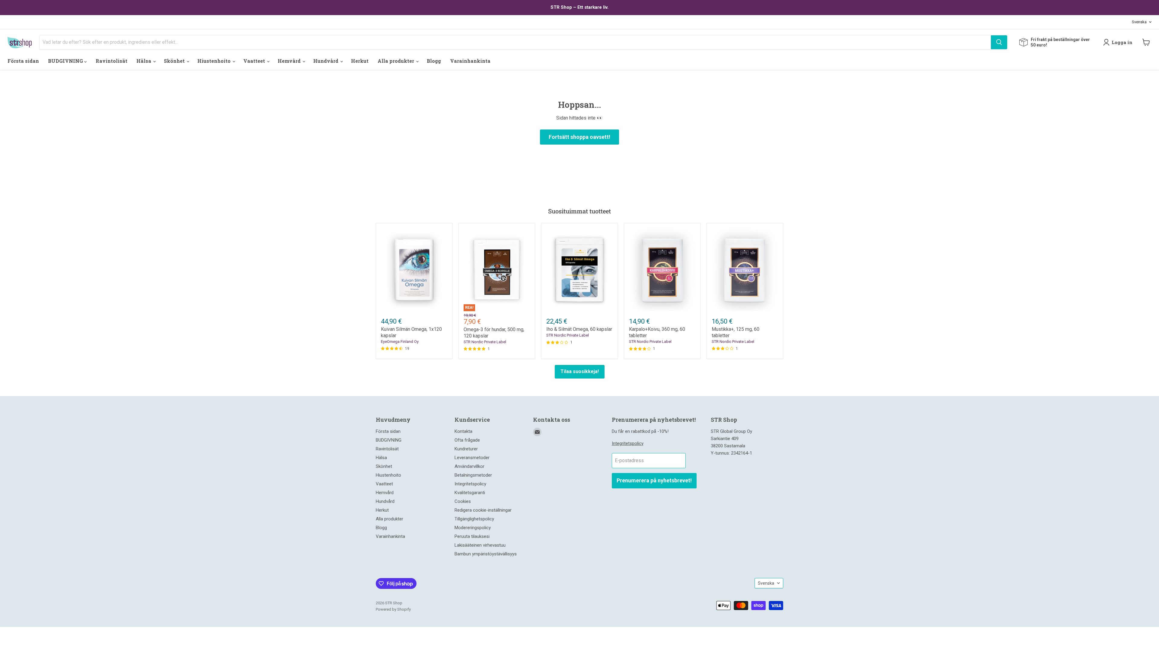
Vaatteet (254, 61)
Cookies (463, 501)
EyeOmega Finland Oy (400, 341)
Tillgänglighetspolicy (474, 519)
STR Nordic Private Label (485, 342)
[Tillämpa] (999, 42)
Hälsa (144, 61)
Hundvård (326, 61)
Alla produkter (396, 61)
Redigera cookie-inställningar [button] (483, 510)
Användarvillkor (469, 466)
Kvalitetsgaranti (470, 492)
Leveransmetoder (472, 457)
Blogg (434, 61)
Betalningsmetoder (473, 475)
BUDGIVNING (66, 61)
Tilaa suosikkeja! (579, 371)
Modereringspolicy (473, 527)
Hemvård (290, 61)
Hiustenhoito (214, 61)
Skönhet (175, 61)
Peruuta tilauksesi (472, 536)
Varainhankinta (470, 61)
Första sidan (23, 61)
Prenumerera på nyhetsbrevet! (654, 480)
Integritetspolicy (470, 484)
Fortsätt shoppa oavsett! (579, 137)
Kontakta (463, 431)
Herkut (360, 61)
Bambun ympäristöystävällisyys (486, 554)
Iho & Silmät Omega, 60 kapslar (579, 329)
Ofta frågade (467, 440)
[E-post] (537, 432)
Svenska (1139, 22)
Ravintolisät (111, 61)
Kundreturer (466, 449)
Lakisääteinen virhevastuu (480, 545)
